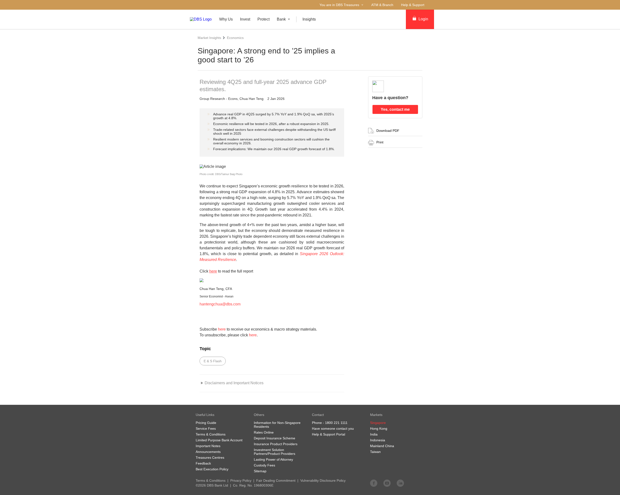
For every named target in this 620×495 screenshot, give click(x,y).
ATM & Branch (382, 5)
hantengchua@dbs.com (220, 304)
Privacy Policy (240, 480)
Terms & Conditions (210, 480)
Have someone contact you (333, 428)
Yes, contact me (395, 109)
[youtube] (387, 483)
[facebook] (373, 483)
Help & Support (412, 5)
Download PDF (387, 131)
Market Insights (209, 38)
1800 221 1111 (336, 423)
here (222, 329)
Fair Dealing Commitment (275, 480)
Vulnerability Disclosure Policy (323, 480)
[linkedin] (400, 483)
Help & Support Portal (328, 434)
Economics (235, 38)
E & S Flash (213, 361)
